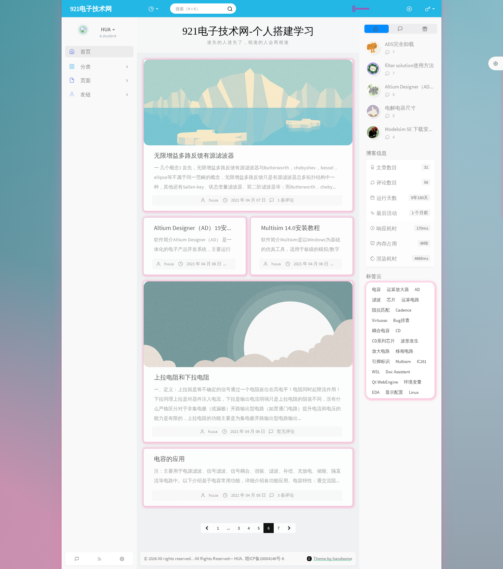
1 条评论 (286, 200)
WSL (376, 372)
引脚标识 (381, 361)
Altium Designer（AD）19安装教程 (199, 228)
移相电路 (404, 351)
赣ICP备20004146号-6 (264, 558)
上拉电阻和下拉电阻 (181, 377)
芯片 (391, 300)
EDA (375, 392)
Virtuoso (379, 320)
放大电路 (381, 351)
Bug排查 (401, 320)
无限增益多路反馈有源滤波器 (194, 155)
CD (398, 331)
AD (417, 289)
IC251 (421, 361)
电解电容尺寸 (400, 108)
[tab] (376, 29)
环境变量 (413, 382)
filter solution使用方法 (409, 65)
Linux (414, 392)
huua (213, 200)
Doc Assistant (398, 372)
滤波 (376, 300)
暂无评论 (286, 431)
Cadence (403, 310)
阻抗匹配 (381, 310)
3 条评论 (286, 495)
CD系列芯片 (383, 341)
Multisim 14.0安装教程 (290, 228)
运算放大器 (398, 289)
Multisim (403, 361)
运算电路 (410, 300)
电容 (376, 289)
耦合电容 (381, 331)
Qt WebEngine (385, 382)
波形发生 (409, 341)
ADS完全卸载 (399, 44)
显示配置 (394, 392)
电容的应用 (169, 459)
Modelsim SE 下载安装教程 (414, 129)
